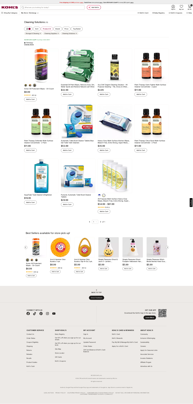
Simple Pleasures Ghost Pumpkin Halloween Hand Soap (132, 260)
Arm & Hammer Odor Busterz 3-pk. (58, 260)
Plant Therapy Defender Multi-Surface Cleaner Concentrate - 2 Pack (38, 142)
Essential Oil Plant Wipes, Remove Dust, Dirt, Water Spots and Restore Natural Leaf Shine (77, 86)
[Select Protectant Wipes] (30, 85)
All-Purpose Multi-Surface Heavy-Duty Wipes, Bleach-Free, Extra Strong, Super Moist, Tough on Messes (113, 200)
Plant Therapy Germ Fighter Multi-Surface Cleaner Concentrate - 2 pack (150, 86)
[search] (23, 7)
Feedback (191, 202)
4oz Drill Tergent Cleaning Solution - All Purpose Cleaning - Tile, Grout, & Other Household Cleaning (112, 86)
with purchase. (71, 2)
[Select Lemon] (103, 195)
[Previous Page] (89, 222)
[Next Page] (100, 222)
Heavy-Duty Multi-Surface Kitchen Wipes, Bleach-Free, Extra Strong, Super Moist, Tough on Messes (113, 142)
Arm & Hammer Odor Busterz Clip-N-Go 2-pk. (83, 260)
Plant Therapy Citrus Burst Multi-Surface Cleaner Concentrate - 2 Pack (149, 142)
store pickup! (93, 2)
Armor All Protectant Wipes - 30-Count (39, 89)
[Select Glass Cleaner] (25, 85)
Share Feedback (96, 298)
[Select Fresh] (99, 195)
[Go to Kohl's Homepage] (10, 7)
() (35, 95)
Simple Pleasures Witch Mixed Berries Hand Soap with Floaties (156, 260)
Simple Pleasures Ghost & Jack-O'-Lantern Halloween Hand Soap (108, 260)
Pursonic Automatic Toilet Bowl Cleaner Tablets (76, 196)
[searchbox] (52, 7)
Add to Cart (30, 99)
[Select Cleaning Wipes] (34, 85)
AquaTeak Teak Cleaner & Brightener (38, 195)
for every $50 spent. (118, 2)
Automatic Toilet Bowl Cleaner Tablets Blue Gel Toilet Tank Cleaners (77, 142)
